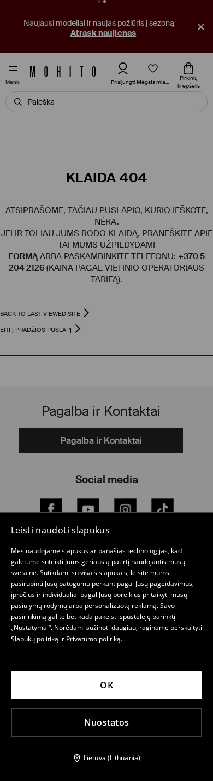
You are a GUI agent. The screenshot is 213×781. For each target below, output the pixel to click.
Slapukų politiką (34, 639)
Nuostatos (106, 722)
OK (106, 685)
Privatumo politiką (93, 639)
